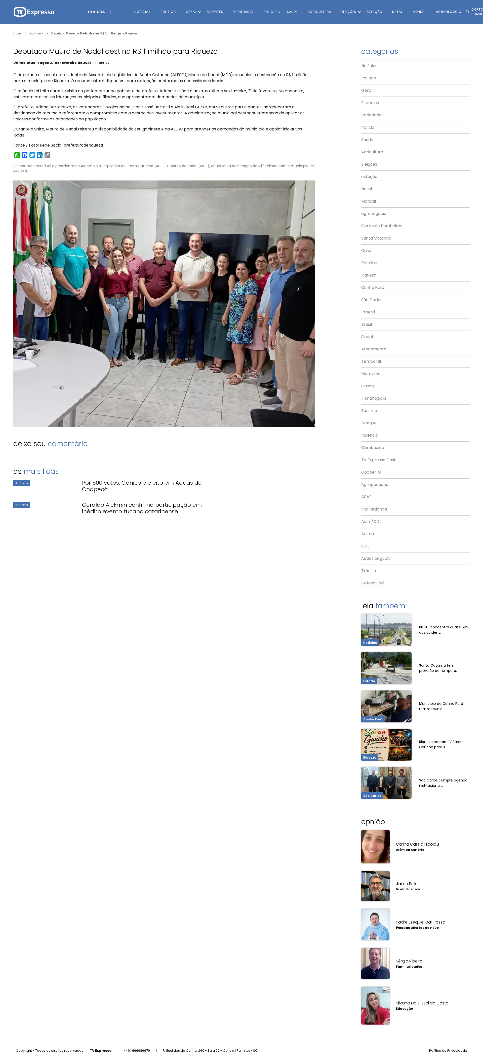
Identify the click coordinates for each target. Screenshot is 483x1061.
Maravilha (371, 374)
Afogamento (373, 349)
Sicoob (368, 337)
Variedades (243, 12)
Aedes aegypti (375, 558)
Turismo (369, 410)
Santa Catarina (376, 238)
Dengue (369, 423)
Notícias (142, 12)
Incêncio (369, 435)
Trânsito (369, 571)
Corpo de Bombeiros (381, 226)
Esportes (215, 12)
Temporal (371, 361)
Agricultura (319, 12)
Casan (367, 386)
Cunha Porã (372, 287)
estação (374, 12)
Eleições (348, 12)
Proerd (368, 312)
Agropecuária (374, 484)
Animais (369, 534)
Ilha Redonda (374, 509)
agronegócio (373, 213)
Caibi (366, 250)
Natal (397, 12)
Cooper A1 (371, 472)
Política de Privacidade (448, 1050)
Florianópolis (373, 398)
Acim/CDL (371, 521)
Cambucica (372, 447)
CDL (365, 546)
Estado (369, 681)
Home (17, 33)
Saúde (292, 12)
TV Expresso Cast (378, 460)
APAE (366, 497)
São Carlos (371, 300)
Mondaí (419, 12)
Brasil (366, 324)
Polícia (270, 12)
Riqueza (368, 275)
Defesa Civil (372, 583)
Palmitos (369, 263)
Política (168, 12)
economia (36, 33)
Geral (191, 12)
